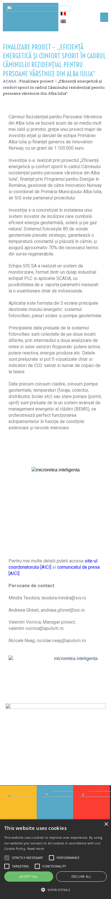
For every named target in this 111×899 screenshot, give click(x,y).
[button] (104, 17)
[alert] (55, 859)
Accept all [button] (28, 876)
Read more (35, 848)
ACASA (9, 81)
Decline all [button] (81, 876)
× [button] (106, 824)
